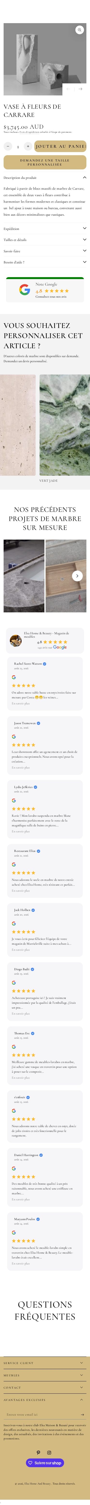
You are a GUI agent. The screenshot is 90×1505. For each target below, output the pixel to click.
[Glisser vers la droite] (80, 89)
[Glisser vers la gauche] (68, 89)
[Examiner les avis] (14, 678)
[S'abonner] (83, 1414)
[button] (45, 703)
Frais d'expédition (29, 132)
